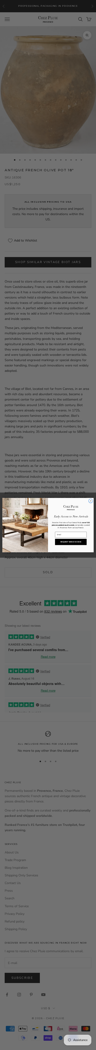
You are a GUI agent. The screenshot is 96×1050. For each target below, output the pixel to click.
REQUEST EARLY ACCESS (70, 542)
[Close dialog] (91, 501)
